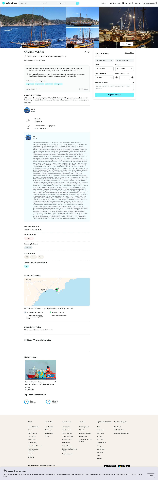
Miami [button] (98, 427)
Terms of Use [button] (54, 474)
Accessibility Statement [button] (35, 446)
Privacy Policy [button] (32, 439)
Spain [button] (26, 60)
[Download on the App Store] (110, 467)
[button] (115, 3)
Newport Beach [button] (101, 442)
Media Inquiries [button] (32, 433)
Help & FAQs (117, 427)
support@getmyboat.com (121, 433)
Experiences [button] (66, 422)
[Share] (85, 52)
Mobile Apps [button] (49, 433)
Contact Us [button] (31, 457)
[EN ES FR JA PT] (124, 3)
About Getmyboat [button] (33, 427)
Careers (30, 430)
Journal (82, 422)
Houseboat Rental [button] (67, 436)
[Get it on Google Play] (124, 467)
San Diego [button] (100, 436)
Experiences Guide (85, 433)
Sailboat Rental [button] (66, 446)
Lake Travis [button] (100, 439)
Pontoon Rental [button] (66, 439)
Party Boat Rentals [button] (67, 454)
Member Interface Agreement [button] (33, 450)
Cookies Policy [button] (32, 442)
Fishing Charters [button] (67, 433)
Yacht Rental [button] (66, 442)
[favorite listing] (88, 52)
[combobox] (29, 3)
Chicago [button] (99, 446)
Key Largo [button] (100, 452)
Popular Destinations (104, 422)
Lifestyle (81, 430)
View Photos (126, 44)
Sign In (137, 3)
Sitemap (30, 454)
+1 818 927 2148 (118, 430)
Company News (84, 427)
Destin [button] (98, 455)
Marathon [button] (99, 458)
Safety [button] (47, 436)
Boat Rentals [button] (66, 427)
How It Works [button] (49, 427)
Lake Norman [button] (101, 449)
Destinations (83, 436)
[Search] (77, 3)
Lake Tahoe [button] (100, 433)
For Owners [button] (48, 430)
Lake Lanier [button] (100, 430)
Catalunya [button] (31, 60)
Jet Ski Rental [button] (66, 430)
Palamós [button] (37, 60)
